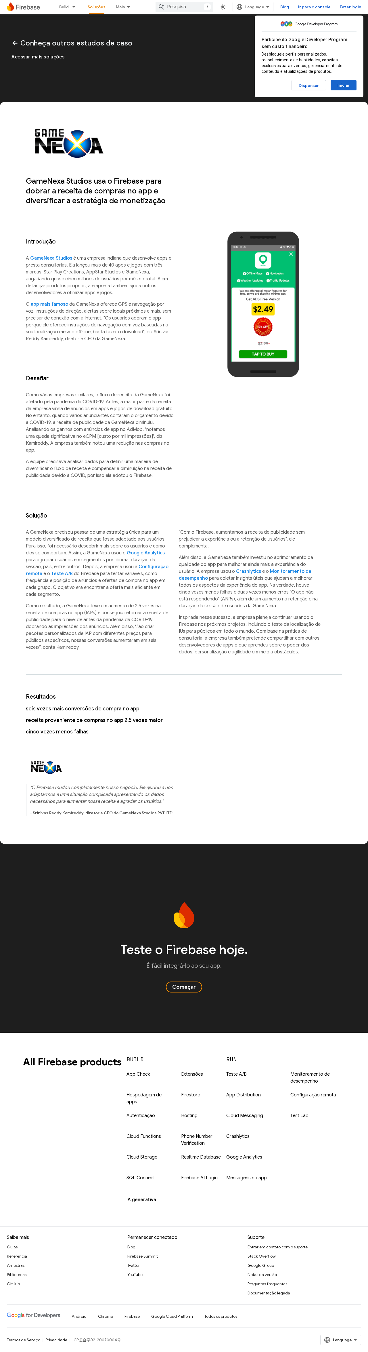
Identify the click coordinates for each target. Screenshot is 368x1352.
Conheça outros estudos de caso (72, 43)
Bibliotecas (16, 1274)
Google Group (261, 1265)
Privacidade (56, 1340)
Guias (12, 1247)
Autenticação (140, 1116)
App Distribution (243, 1095)
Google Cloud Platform (172, 1316)
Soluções (97, 6)
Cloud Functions (143, 1136)
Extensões (192, 1074)
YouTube (135, 1274)
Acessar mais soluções (38, 57)
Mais (120, 6)
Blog (284, 6)
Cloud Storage (141, 1157)
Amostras (15, 1265)
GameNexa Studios (51, 258)
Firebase (132, 1316)
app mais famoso (49, 304)
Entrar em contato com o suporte (278, 1247)
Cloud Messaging (244, 1116)
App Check (138, 1074)
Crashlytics (248, 571)
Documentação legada (269, 1293)
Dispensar (309, 85)
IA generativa (141, 1200)
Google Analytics (146, 553)
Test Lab (299, 1116)
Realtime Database (201, 1157)
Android (79, 1316)
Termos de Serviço (23, 1340)
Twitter (133, 1265)
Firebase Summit (142, 1256)
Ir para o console (314, 6)
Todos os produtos (220, 1316)
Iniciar (344, 85)
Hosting (189, 1116)
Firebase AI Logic (199, 1178)
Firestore (190, 1095)
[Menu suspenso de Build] (76, 7)
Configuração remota (313, 1095)
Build (64, 6)
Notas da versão (262, 1274)
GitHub (13, 1283)
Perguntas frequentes (267, 1283)
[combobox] (184, 7)
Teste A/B (62, 574)
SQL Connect (140, 1178)
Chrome (105, 1316)
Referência (17, 1256)
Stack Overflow (262, 1256)
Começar (184, 987)
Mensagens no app (246, 1178)
